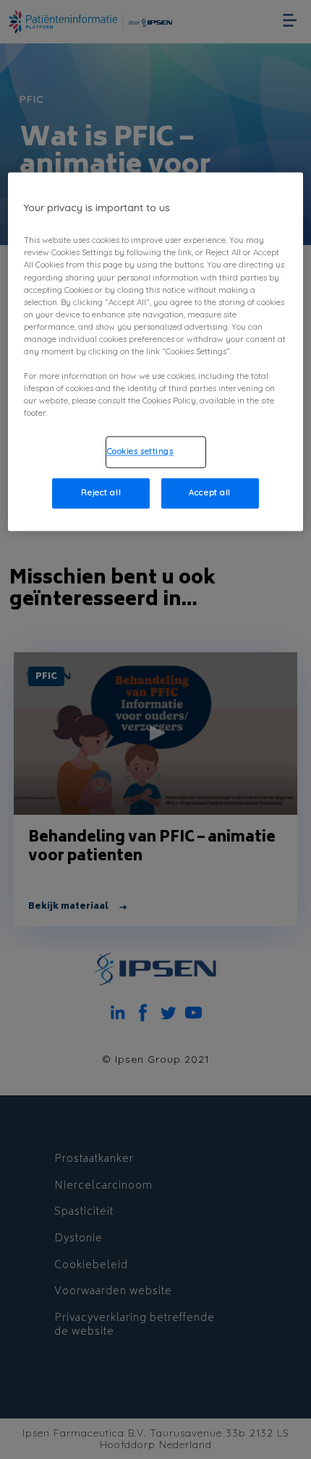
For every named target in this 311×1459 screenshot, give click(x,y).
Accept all (210, 493)
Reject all (101, 493)
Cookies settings (140, 452)
